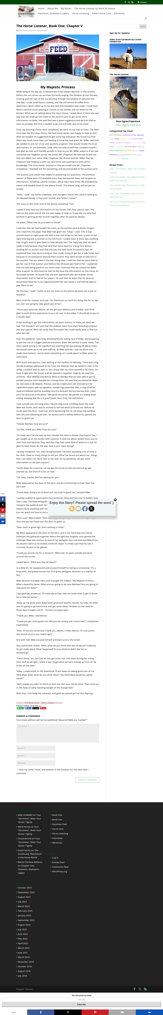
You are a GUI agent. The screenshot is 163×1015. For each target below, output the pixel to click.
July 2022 (22, 929)
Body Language (121, 155)
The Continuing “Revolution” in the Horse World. (30, 854)
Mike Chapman (116, 150)
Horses (117, 139)
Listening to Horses (115, 159)
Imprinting (139, 155)
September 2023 (26, 892)
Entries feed (58, 862)
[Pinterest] (3, 510)
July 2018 (22, 975)
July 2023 (22, 901)
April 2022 (23, 943)
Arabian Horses (129, 135)
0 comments (42, 30)
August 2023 (24, 897)
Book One (32, 30)
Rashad (125, 158)
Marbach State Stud (119, 146)
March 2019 (24, 957)
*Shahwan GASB (125, 139)
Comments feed (60, 866)
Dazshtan (127, 150)
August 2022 (24, 924)
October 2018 (25, 966)
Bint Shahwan (116, 135)
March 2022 (24, 948)
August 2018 (24, 971)
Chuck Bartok (24, 838)
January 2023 (24, 915)
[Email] (3, 516)
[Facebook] (3, 499)
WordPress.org (59, 871)
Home (41, 9)
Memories (119, 14)
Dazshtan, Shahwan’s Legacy (53, 14)
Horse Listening (80, 14)
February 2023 (25, 910)
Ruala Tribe (131, 154)
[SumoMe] (3, 521)
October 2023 (25, 887)
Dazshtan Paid (59, 824)
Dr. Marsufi (134, 139)
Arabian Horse (120, 143)
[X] (3, 505)
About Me (52, 9)
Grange (112, 139)
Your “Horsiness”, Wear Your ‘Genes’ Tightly (29, 819)
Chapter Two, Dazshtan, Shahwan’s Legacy (28, 869)
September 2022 (26, 920)
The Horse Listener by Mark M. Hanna (94, 9)
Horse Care (57, 828)
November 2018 (26, 961)
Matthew (140, 135)
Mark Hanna (22, 30)
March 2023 (24, 906)
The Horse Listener (130, 147)
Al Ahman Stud (140, 146)
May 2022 (22, 938)
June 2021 (23, 952)
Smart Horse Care (101, 14)
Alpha (137, 150)
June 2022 (23, 934)
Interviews (57, 838)
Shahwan (128, 143)
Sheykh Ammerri (137, 143)
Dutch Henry (24, 850)
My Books (66, 9)
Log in (55, 857)
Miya (134, 150)
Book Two (57, 819)
